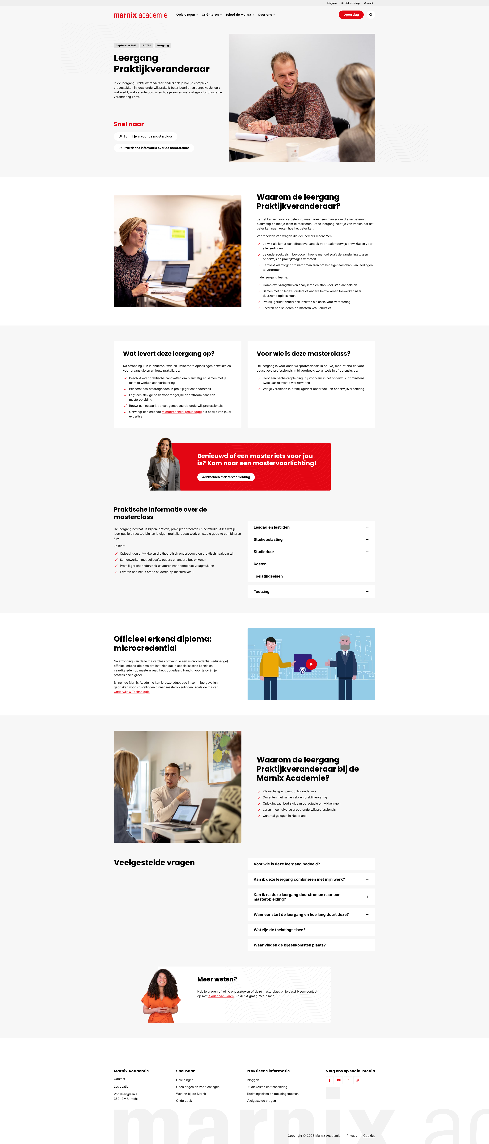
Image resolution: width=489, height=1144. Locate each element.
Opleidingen (184, 1080)
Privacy (352, 1135)
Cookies (369, 1135)
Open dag (351, 15)
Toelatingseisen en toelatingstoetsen (273, 1094)
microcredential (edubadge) (182, 412)
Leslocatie (121, 1086)
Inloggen (253, 1080)
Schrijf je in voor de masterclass (150, 136)
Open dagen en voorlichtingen (197, 1087)
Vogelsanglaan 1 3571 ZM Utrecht (126, 1096)
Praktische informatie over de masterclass (159, 148)
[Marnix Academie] (140, 15)
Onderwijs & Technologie (132, 692)
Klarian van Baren (221, 996)
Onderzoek (184, 1101)
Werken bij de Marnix (191, 1094)
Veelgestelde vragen (261, 1101)
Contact (119, 1079)
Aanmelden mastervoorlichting (226, 477)
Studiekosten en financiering (267, 1087)
